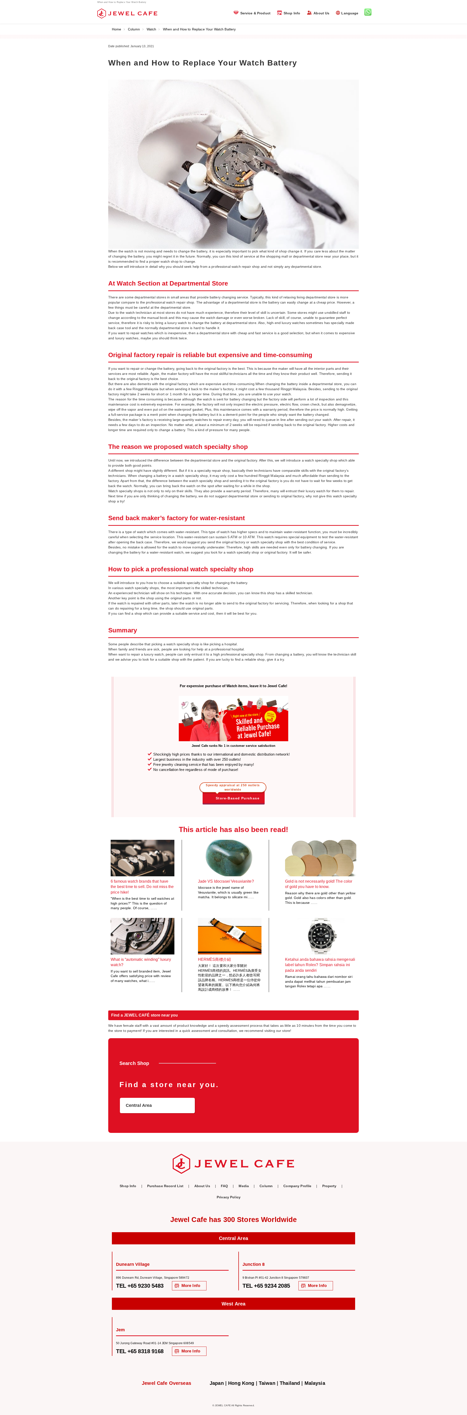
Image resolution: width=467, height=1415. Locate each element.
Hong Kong (241, 1383)
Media (244, 1186)
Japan (217, 1383)
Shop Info (292, 13)
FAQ (224, 1186)
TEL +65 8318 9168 (140, 1351)
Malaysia (315, 1383)
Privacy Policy (229, 1197)
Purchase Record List (165, 1186)
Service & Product (255, 13)
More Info (190, 1285)
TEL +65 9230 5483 (140, 1286)
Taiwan (267, 1383)
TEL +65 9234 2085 (266, 1286)
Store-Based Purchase (233, 794)
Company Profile (297, 1186)
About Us (321, 13)
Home (116, 29)
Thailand (290, 1383)
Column (134, 29)
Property (329, 1186)
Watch (151, 29)
